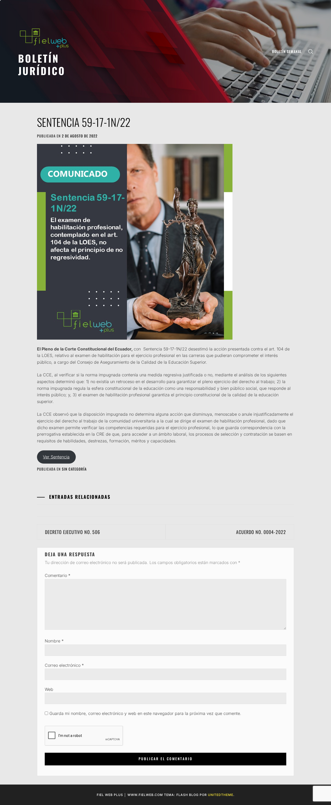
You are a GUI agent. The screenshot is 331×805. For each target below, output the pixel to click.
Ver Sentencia (56, 456)
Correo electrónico (64, 665)
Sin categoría (74, 469)
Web (49, 689)
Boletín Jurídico (41, 64)
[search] (310, 51)
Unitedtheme (220, 795)
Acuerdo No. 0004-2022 (261, 532)
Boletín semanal (287, 51)
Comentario (57, 575)
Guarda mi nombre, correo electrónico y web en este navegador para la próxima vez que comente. (145, 713)
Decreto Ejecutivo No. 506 (72, 532)
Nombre (54, 640)
